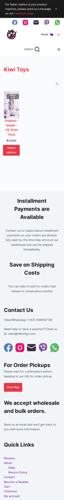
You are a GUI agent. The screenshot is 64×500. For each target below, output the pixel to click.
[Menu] (58, 34)
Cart (7, 486)
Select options (11, 150)
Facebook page (24, 13)
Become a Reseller (16, 482)
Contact (9, 477)
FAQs (11, 468)
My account (12, 496)
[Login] (58, 49)
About (8, 463)
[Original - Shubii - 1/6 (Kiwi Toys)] (11, 105)
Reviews (9, 458)
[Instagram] (25, 22)
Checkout (10, 491)
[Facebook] (14, 22)
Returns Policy (18, 472)
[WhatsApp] (57, 22)
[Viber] (46, 22)
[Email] (36, 22)
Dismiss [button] (56, 9)
